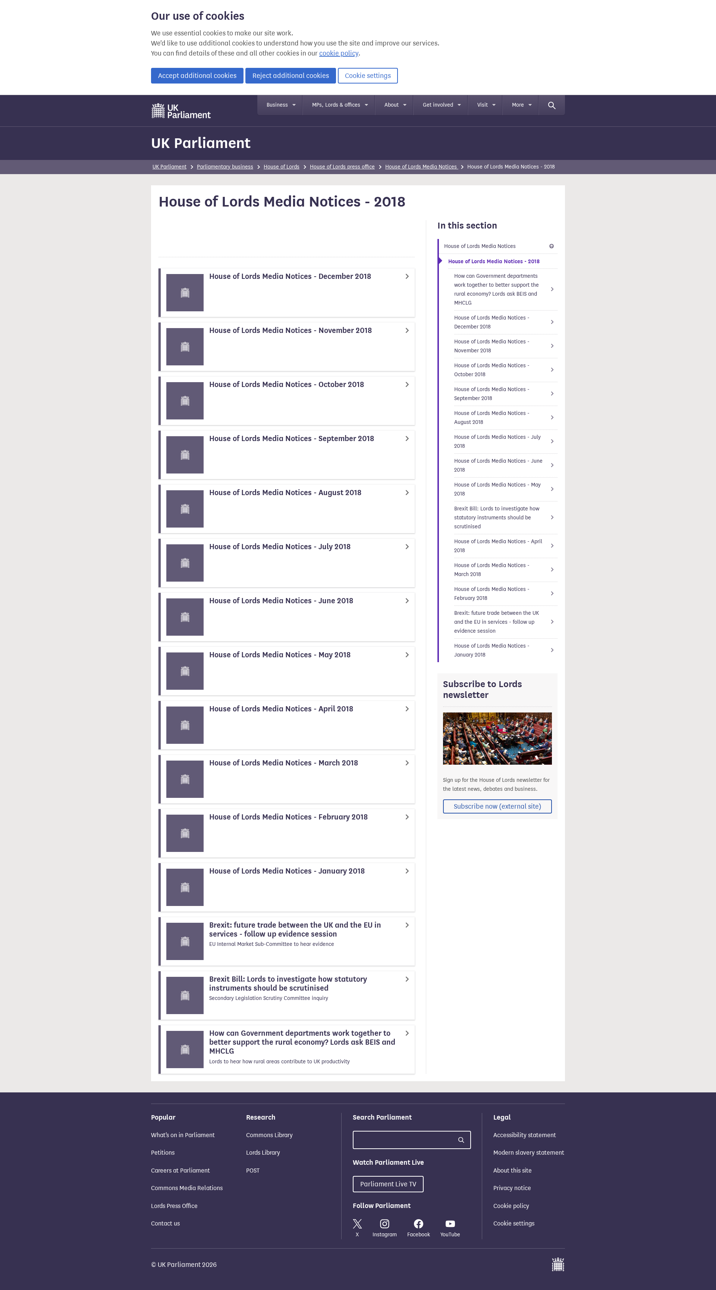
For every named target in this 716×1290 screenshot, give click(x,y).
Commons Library (269, 1135)
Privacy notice (512, 1188)
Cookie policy (511, 1205)
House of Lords (281, 167)
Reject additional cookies (290, 76)
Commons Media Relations (187, 1188)
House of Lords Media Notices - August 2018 (492, 417)
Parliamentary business (225, 167)
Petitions (163, 1152)
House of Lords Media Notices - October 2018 (492, 370)
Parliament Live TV (388, 1184)
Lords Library (263, 1152)
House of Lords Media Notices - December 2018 (492, 322)
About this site (512, 1170)
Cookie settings (368, 76)
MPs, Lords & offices (336, 105)
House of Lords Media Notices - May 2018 (497, 489)
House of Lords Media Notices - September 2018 (492, 394)
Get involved (438, 105)
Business (277, 105)
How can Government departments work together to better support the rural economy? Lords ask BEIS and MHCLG (496, 289)
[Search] (552, 105)
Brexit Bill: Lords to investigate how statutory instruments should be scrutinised (496, 518)
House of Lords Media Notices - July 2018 (497, 441)
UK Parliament (201, 143)
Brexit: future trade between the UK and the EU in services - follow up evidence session (496, 622)
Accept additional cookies (197, 76)
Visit (482, 105)
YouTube (450, 1234)
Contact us (165, 1223)
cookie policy (338, 53)
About (391, 105)
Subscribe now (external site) (497, 806)
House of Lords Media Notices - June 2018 (498, 465)
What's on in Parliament (183, 1135)
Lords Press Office (174, 1205)
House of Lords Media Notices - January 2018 (492, 650)
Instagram (385, 1234)
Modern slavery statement (528, 1152)
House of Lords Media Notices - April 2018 (498, 546)
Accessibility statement (524, 1135)
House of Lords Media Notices (421, 167)
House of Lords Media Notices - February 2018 (492, 593)
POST (253, 1170)
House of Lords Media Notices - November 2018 (492, 346)
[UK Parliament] (181, 111)
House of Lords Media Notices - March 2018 (492, 570)
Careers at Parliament (180, 1170)
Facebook (418, 1234)
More (518, 105)
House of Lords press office (342, 167)
